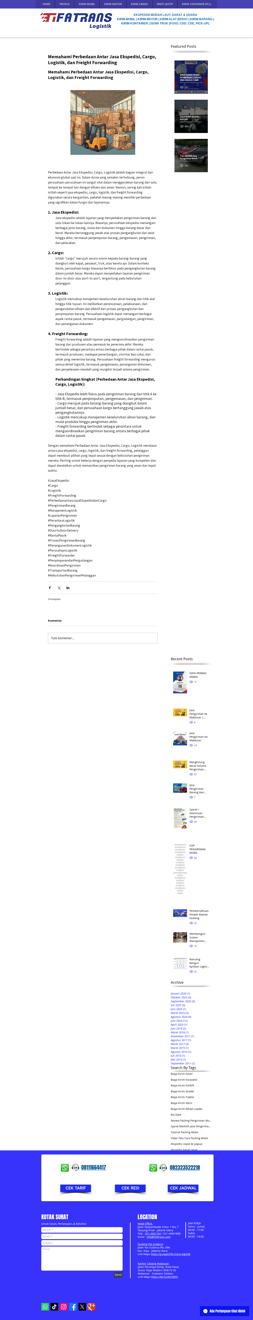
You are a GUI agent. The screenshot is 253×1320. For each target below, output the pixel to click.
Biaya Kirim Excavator (184, 1079)
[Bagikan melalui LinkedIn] (68, 587)
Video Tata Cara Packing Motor (189, 1138)
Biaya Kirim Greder (182, 1091)
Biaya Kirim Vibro (181, 1103)
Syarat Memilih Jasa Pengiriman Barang (191, 1126)
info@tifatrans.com (158, 1237)
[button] (75, 1188)
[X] (82, 1307)
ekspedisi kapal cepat (184, 1150)
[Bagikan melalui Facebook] (49, 587)
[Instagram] (63, 1307)
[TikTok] (54, 1307)
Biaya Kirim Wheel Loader (187, 1109)
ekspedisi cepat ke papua (186, 1144)
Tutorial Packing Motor (185, 1132)
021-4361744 (153, 1233)
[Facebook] (73, 1307)
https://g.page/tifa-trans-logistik (170, 1254)
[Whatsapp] (45, 1307)
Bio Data (176, 1114)
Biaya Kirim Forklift (182, 1085)
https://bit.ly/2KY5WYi (164, 1277)
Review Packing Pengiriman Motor (191, 1120)
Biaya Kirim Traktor (182, 1097)
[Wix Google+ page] (91, 1307)
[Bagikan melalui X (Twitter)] (59, 587)
